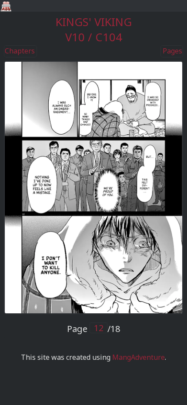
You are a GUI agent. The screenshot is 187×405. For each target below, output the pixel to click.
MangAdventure (138, 357)
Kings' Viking (94, 22)
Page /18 (93, 329)
